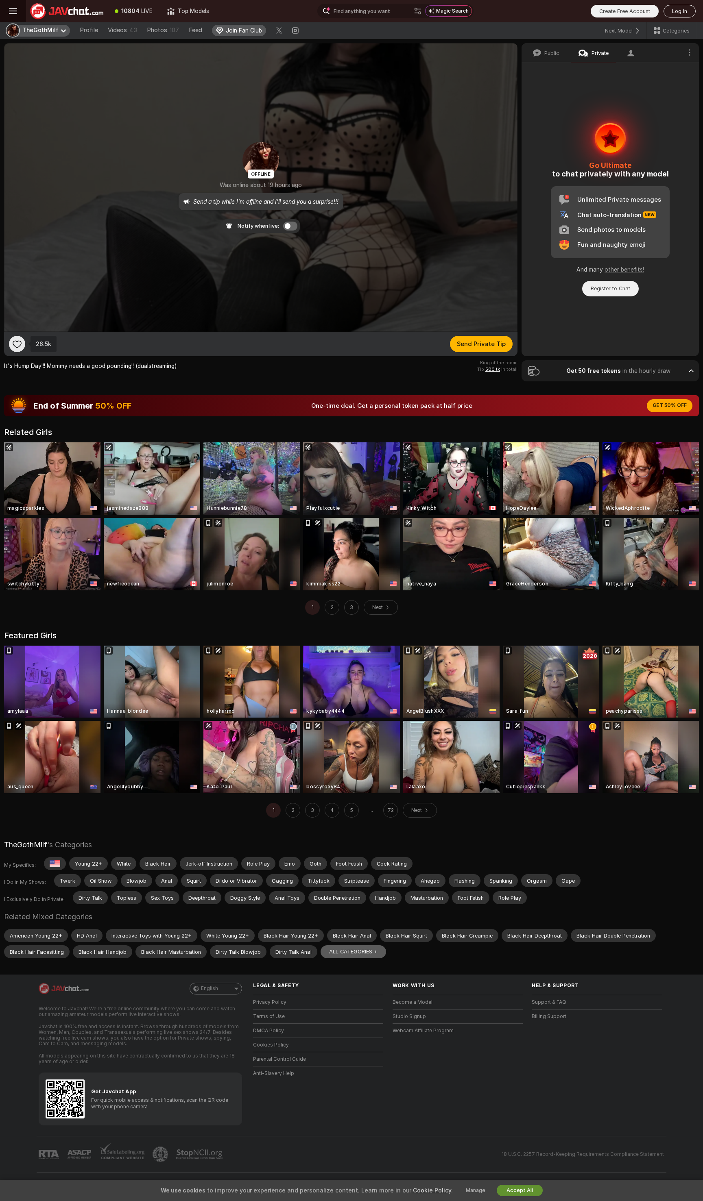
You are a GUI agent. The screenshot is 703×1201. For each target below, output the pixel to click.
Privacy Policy (269, 1002)
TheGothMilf (25, 844)
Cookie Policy (432, 1190)
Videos (122, 30)
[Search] (418, 11)
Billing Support (549, 1016)
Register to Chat (610, 288)
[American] (55, 863)
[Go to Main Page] (66, 11)
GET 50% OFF (670, 405)
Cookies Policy (271, 1045)
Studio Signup (409, 1016)
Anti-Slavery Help (273, 1073)
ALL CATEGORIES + (353, 952)
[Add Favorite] (17, 344)
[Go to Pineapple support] (161, 1154)
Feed (195, 30)
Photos (163, 30)
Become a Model (412, 1002)
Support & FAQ (549, 1002)
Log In (679, 11)
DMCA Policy (268, 1030)
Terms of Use (269, 1016)
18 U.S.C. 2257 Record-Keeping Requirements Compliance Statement (583, 1154)
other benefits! (624, 269)
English (209, 988)
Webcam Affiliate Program (423, 1030)
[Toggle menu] (13, 11)
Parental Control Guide (279, 1059)
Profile (89, 30)
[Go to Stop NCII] (200, 1154)
